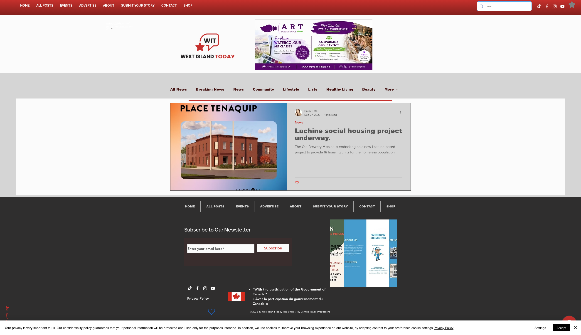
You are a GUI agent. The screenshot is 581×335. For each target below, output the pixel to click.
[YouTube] (562, 6)
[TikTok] (539, 6)
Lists (312, 89)
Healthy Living (339, 89)
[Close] (575, 327)
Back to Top (7, 316)
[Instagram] (554, 6)
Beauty (368, 89)
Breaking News (210, 89)
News (238, 89)
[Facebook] (546, 6)
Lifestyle (291, 89)
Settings (540, 327)
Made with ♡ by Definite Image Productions (306, 311)
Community (263, 89)
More (389, 89)
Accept (561, 327)
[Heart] (211, 312)
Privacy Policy (443, 327)
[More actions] (401, 112)
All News (178, 89)
